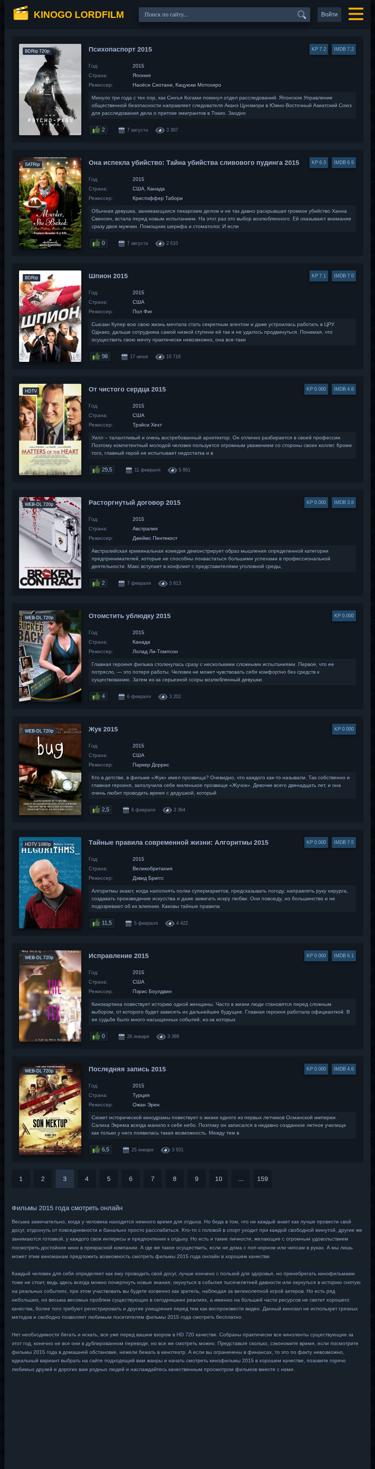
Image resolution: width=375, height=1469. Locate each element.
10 (218, 1178)
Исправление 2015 (119, 955)
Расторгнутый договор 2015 (135, 502)
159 (262, 1178)
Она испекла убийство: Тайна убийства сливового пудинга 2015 (194, 162)
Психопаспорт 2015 (120, 49)
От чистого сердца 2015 (127, 389)
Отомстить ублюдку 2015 (130, 616)
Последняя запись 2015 (127, 1069)
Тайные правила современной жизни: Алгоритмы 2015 (178, 842)
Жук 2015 (103, 729)
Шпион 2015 (108, 276)
